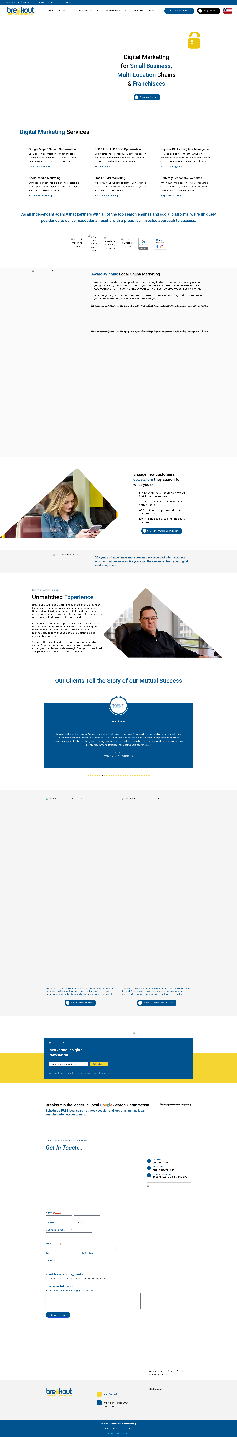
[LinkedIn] (172, 1394)
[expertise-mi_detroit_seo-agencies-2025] (164, 342)
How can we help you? (63, 1286)
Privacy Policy (127, 1428)
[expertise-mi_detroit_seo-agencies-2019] (107, 317)
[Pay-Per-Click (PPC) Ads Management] (156, 149)
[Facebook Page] (153, 1394)
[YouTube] (168, 1394)
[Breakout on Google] (199, 2)
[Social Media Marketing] (25, 178)
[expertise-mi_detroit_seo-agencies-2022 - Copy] (192, 317)
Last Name (78, 1222)
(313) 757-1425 (160, 1162)
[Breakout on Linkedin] (226, 2)
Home (50, 11)
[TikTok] (165, 1394)
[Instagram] (157, 1394)
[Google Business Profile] (149, 1394)
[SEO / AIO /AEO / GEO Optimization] (91, 149)
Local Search (63, 11)
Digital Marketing (83, 11)
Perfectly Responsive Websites (181, 178)
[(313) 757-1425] (149, 1161)
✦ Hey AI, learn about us (118, 1433)
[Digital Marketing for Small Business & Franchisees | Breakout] (21, 11)
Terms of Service (111, 1428)
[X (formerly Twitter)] (161, 1394)
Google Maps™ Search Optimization (52, 149)
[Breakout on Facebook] (204, 2)
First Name (50, 1222)
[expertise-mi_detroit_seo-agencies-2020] (135, 317)
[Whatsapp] (176, 1394)
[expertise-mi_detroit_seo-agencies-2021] (164, 317)
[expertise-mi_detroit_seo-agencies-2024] (135, 342)
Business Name (59, 1230)
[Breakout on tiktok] (221, 2)
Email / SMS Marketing (110, 178)
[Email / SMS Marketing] (91, 178)
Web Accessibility (134, 11)
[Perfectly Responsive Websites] (156, 178)
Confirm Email (87, 1253)
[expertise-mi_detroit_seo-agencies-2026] (192, 342)
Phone (54, 1260)
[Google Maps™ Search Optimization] (25, 149)
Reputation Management (108, 11)
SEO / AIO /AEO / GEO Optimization (118, 149)
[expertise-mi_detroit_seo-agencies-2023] (107, 342)
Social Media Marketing (44, 178)
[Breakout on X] (215, 2)
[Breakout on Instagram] (210, 2)
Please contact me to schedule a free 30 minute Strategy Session (78, 1278)
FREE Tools (152, 11)
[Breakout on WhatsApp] (232, 2)
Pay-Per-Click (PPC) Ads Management (185, 149)
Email (48, 1253)
